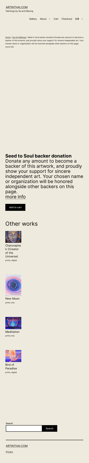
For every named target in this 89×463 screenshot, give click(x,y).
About (43, 18)
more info (15, 196)
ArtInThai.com (17, 7)
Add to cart (15, 207)
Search (9, 423)
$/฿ (77, 18)
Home (8, 37)
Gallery (33, 18)
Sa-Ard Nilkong (19, 37)
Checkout (67, 18)
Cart (56, 18)
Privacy (9, 452)
